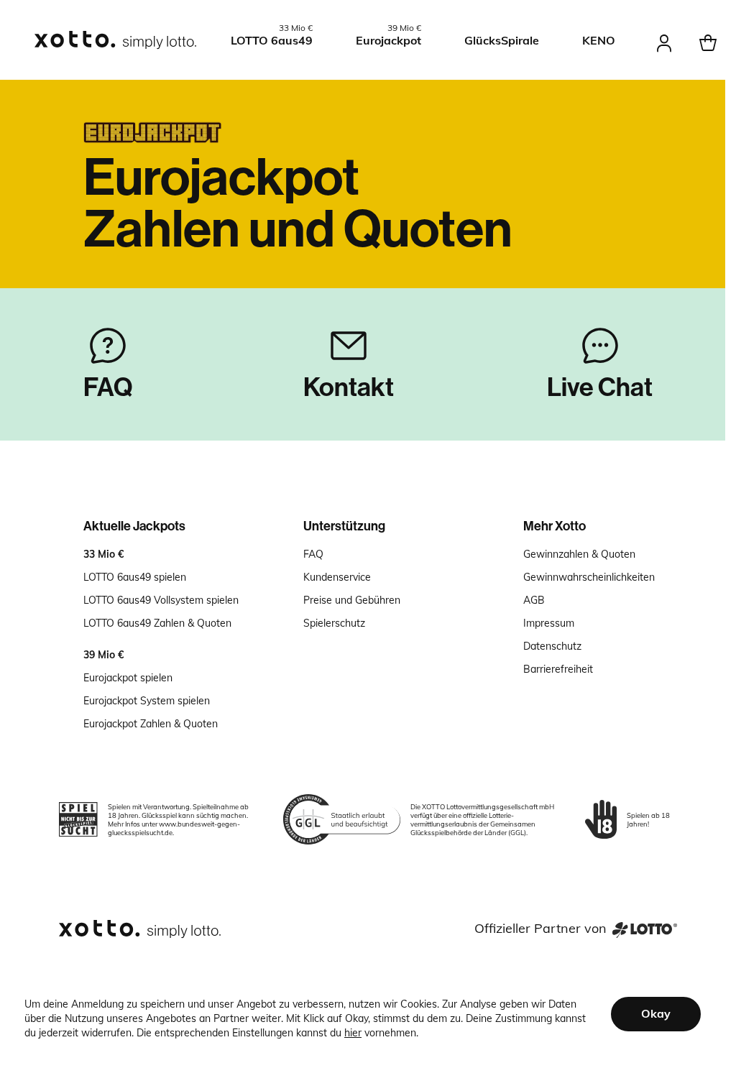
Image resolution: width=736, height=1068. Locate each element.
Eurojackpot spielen (127, 677)
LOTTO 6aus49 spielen (134, 577)
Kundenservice (337, 577)
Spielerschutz (334, 623)
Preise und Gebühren (351, 600)
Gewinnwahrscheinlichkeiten (589, 577)
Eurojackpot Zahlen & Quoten (150, 723)
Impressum (548, 623)
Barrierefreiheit (558, 669)
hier (353, 1032)
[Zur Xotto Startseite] (116, 40)
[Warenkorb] (707, 40)
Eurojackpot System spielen (146, 700)
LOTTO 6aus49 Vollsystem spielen (161, 600)
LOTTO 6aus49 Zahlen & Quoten (157, 623)
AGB (534, 600)
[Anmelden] (664, 40)
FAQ (313, 554)
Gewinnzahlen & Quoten (579, 554)
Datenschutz (552, 646)
